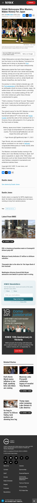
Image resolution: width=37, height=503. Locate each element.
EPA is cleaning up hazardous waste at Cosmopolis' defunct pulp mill (18, 249)
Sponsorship (22, 469)
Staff (5, 473)
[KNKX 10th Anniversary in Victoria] (18, 320)
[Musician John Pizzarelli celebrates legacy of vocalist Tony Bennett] (26, 370)
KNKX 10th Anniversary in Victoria (18, 338)
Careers (21, 466)
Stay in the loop (18, 299)
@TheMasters (23, 132)
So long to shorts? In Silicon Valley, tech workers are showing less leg (11, 415)
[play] (3, 501)
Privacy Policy (23, 301)
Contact (6, 469)
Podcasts (6, 488)
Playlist (6, 484)
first (27, 63)
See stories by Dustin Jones (11, 184)
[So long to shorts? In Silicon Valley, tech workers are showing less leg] (11, 404)
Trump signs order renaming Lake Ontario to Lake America (25, 404)
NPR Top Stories (10, 208)
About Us (6, 466)
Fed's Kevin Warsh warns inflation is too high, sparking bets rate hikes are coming (10, 382)
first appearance (9, 86)
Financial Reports (24, 473)
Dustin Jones (9, 14)
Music (8, 291)
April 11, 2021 (28, 137)
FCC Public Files (23, 490)
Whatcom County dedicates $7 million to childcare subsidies (18, 257)
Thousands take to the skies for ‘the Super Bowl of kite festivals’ (18, 265)
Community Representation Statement (23, 478)
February (27, 143)
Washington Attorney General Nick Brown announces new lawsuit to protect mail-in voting (17, 273)
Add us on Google (28, 54)
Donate (31, 2)
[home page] (9, 3)
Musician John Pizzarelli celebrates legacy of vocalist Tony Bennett (26, 381)
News (15, 291)
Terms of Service (24, 483)
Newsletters (7, 492)
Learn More (18, 351)
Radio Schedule (8, 481)
